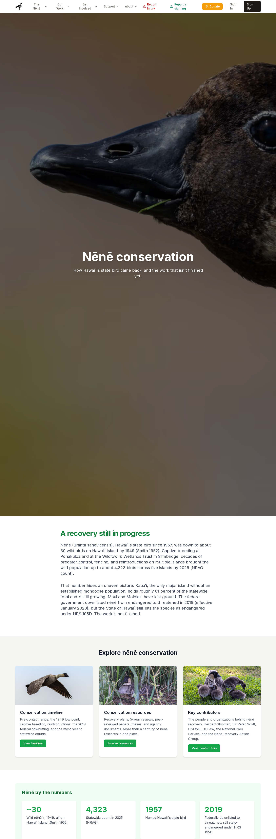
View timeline (33, 743)
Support (109, 6)
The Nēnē (36, 6)
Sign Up (250, 6)
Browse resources (120, 743)
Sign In (233, 6)
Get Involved (85, 6)
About (129, 6)
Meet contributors (204, 748)
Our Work (59, 6)
